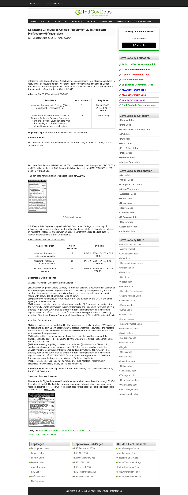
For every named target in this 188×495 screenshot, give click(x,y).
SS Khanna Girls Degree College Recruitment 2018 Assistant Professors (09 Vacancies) (67, 31)
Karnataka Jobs (127, 305)
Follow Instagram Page (128, 471)
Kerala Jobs (126, 310)
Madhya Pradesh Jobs (131, 324)
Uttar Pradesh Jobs (129, 380)
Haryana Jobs (126, 286)
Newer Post (34, 434)
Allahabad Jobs (46, 430)
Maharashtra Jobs (129, 328)
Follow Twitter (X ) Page (129, 462)
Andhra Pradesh (127, 249)
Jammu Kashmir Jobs (130, 296)
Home (33, 21)
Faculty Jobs (58, 430)
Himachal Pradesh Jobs (131, 291)
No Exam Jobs (36, 4)
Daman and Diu (127, 267)
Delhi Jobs (125, 272)
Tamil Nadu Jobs (128, 370)
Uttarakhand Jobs (128, 384)
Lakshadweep (127, 319)
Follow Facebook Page (128, 467)
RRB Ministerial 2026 (84, 476)
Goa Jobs (124, 277)
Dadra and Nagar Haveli (131, 263)
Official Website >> (72, 217)
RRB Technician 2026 (84, 448)
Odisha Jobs (126, 352)
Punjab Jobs (126, 356)
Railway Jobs (61, 21)
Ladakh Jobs (126, 314)
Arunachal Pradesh (129, 253)
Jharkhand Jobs (127, 300)
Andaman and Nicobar (130, 244)
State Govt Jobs (143, 21)
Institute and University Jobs (77, 430)
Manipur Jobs (126, 333)
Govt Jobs (45, 21)
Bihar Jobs (125, 258)
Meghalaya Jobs (128, 338)
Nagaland (124, 347)
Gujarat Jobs (126, 281)
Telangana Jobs (128, 375)
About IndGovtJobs (100, 491)
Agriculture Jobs (39, 467)
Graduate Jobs (123, 21)
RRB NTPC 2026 (82, 462)
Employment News (54, 4)
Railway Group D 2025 (84, 457)
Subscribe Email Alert (127, 457)
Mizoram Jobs (127, 342)
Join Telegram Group (127, 453)
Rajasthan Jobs (127, 361)
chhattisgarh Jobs (129, 394)
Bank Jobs (77, 21)
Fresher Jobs (106, 21)
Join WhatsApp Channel (128, 448)
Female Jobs (37, 453)
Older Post (45, 434)
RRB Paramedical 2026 (85, 471)
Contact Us (116, 491)
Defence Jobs (38, 476)
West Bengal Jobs (129, 389)
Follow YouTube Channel (129, 476)
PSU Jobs (91, 21)
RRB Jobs (36, 471)
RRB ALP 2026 (81, 453)
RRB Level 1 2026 (83, 467)
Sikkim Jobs (126, 366)
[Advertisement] (71, 58)
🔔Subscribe (139, 45)
